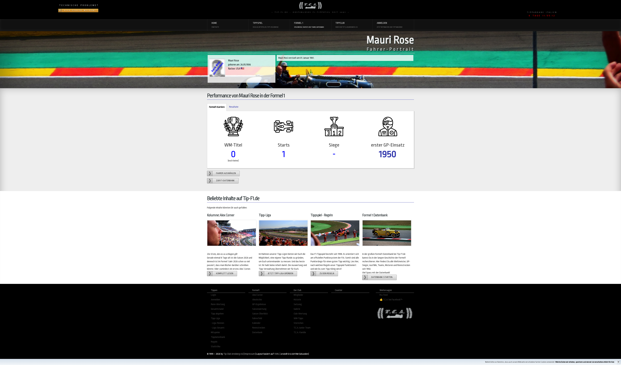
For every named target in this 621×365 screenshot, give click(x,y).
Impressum (250, 354)
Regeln (214, 341)
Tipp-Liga (215, 318)
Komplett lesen (224, 273)
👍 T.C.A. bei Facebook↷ (391, 299)
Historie (297, 299)
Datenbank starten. (382, 277)
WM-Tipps (298, 318)
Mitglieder (298, 295)
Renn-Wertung (218, 304)
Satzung (298, 304)
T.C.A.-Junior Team (302, 327)
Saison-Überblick (260, 313)
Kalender (256, 323)
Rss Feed (384, 295)
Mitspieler (215, 332)
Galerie (297, 309)
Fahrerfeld (257, 318)
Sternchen (298, 323)
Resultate (233, 107)
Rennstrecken (258, 327)
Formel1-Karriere (215, 107)
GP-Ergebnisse (259, 304)
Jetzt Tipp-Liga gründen (280, 273)
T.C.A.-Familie (300, 332)
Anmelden (215, 299)
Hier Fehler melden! (80, 10)
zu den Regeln (327, 273)
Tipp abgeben (217, 313)
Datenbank (257, 332)
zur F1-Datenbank (225, 180)
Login (213, 295)
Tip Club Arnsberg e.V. (233, 354)
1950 (387, 154)
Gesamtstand (217, 309)
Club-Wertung (300, 313)
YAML (276, 354)
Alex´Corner (257, 295)
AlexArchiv (257, 299)
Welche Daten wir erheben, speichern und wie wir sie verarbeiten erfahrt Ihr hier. (585, 362)
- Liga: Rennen (217, 323)
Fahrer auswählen (226, 173)
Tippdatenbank (218, 337)
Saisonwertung (259, 309)
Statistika (215, 346)
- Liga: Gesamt (217, 327)
